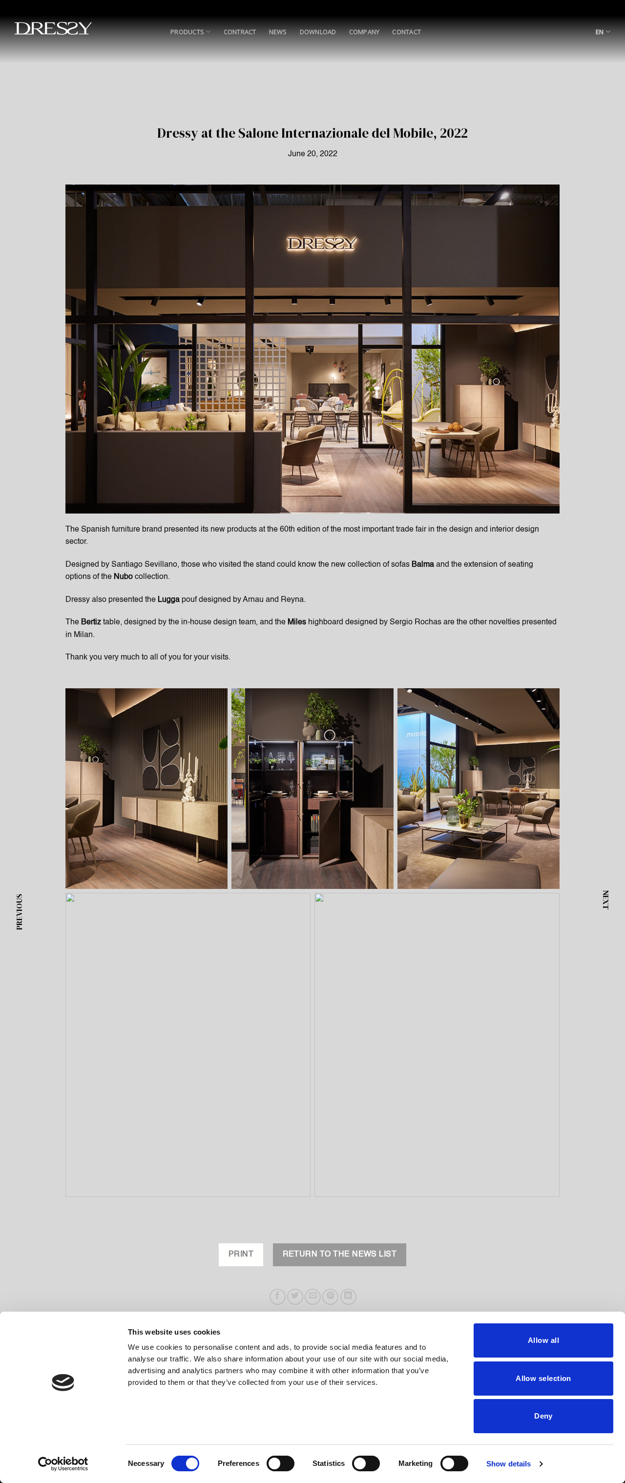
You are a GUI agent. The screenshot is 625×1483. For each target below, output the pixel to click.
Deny (543, 1416)
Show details (508, 1464)
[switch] (280, 1463)
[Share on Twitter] (295, 1297)
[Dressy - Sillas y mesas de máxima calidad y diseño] (53, 28)
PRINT (241, 1254)
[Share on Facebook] (278, 1297)
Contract (240, 31)
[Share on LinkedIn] (348, 1297)
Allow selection (543, 1378)
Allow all (543, 1340)
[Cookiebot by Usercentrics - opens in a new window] (63, 1464)
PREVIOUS (19, 912)
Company (364, 31)
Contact (406, 31)
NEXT (606, 900)
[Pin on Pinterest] (330, 1297)
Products (187, 31)
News (278, 31)
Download (318, 31)
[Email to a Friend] (313, 1297)
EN (600, 31)
